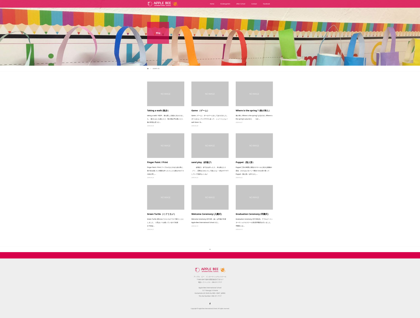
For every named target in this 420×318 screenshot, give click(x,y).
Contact (254, 4)
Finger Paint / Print (157, 162)
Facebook (266, 4)
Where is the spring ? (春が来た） (253, 110)
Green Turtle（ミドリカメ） (161, 214)
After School (240, 4)
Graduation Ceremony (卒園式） (253, 214)
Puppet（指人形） (245, 162)
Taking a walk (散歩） (158, 110)
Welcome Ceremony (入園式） (207, 214)
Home (212, 4)
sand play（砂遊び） (202, 162)
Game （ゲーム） (200, 110)
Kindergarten (225, 4)
